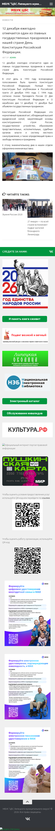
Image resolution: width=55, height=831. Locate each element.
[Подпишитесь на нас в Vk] (51, 251)
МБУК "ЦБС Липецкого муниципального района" (22, 3)
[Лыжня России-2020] (14, 205)
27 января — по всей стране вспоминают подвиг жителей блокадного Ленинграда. (38, 228)
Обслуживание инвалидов (24, 413)
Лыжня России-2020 (12, 214)
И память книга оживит (24, 318)
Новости (7, 20)
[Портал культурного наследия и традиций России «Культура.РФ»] (27, 430)
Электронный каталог (25, 401)
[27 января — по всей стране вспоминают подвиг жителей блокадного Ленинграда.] (40, 208)
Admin (13, 58)
